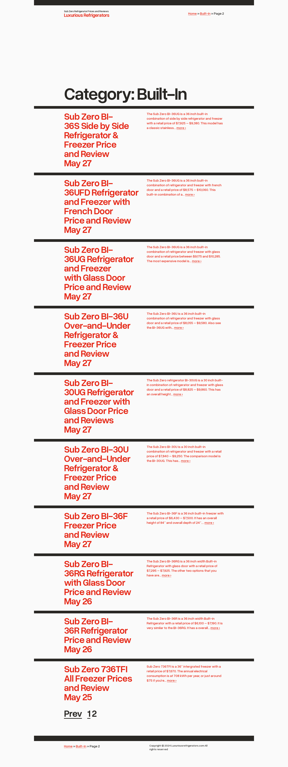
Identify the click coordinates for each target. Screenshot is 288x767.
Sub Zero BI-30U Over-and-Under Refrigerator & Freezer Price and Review (97, 467)
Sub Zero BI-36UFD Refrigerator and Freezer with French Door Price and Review (101, 201)
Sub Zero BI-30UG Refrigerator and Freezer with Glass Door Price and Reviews (99, 401)
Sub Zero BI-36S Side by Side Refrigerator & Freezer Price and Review (96, 134)
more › (181, 128)
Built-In (205, 13)
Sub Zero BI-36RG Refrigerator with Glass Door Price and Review (99, 577)
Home (192, 13)
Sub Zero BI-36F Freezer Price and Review (96, 525)
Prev (73, 713)
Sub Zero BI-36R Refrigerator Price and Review (97, 630)
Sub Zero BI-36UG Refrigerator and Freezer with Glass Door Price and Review (99, 268)
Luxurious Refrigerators (87, 15)
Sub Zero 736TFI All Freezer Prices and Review (98, 678)
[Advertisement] (144, 56)
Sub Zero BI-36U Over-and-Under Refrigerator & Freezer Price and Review (97, 334)
